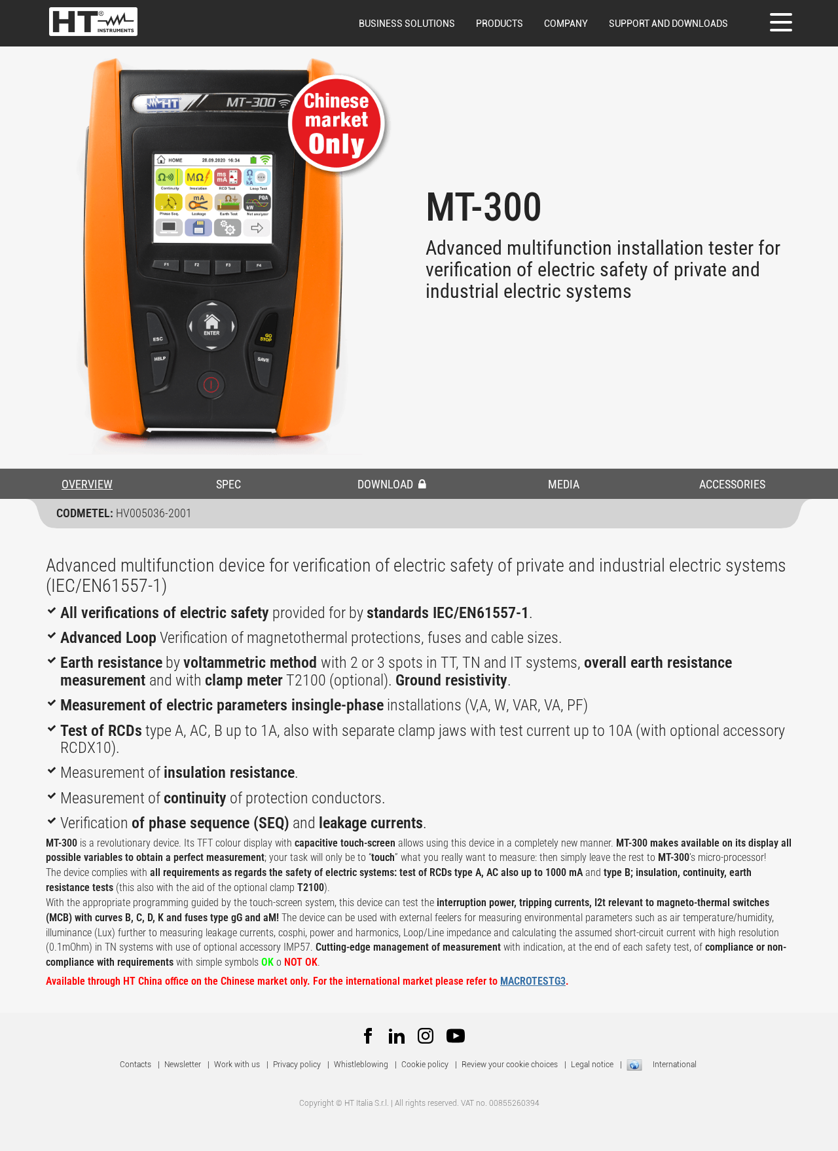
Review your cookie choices (510, 1064)
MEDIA (563, 484)
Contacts (135, 1064)
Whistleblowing (361, 1064)
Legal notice (592, 1064)
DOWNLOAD (386, 484)
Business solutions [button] (407, 23)
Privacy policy (297, 1064)
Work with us (237, 1064)
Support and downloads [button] (668, 23)
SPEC (228, 484)
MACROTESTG (530, 981)
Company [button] (566, 23)
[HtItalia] (93, 21)
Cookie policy (424, 1064)
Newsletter (182, 1064)
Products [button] (499, 23)
